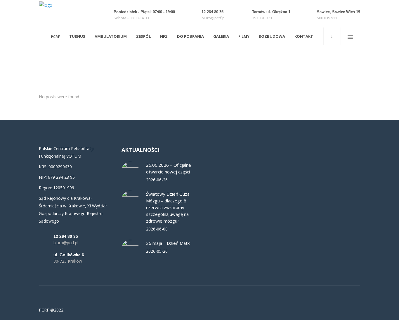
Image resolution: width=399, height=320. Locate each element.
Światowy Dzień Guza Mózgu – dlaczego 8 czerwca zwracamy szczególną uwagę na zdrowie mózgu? (168, 207)
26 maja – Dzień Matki (168, 243)
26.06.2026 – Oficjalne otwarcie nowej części (168, 168)
